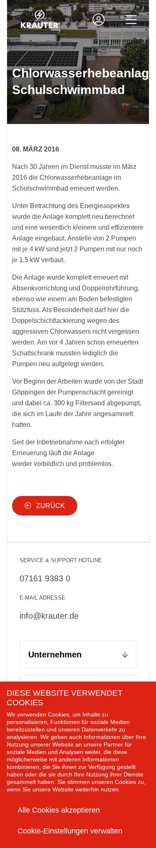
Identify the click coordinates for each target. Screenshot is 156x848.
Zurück (50, 505)
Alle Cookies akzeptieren (58, 810)
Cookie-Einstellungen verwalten (69, 831)
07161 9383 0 (45, 578)
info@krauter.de (49, 615)
